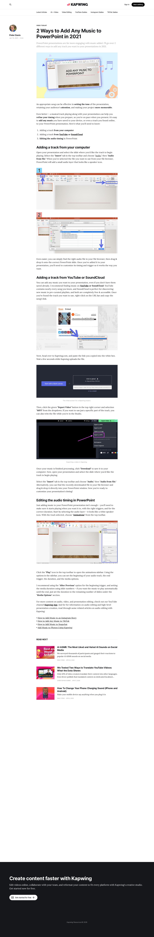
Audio (98, 155)
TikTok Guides (112, 12)
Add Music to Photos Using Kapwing (55, 627)
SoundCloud (77, 134)
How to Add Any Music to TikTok (53, 621)
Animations (78, 515)
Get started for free (23, 897)
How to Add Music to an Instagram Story (57, 618)
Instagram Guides (97, 12)
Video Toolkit (41, 25)
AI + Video (54, 12)
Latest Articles (41, 12)
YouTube (63, 134)
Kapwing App (51, 604)
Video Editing (67, 12)
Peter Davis (15, 35)
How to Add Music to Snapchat (52, 624)
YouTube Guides (81, 12)
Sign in (126, 4)
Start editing (138, 4)
